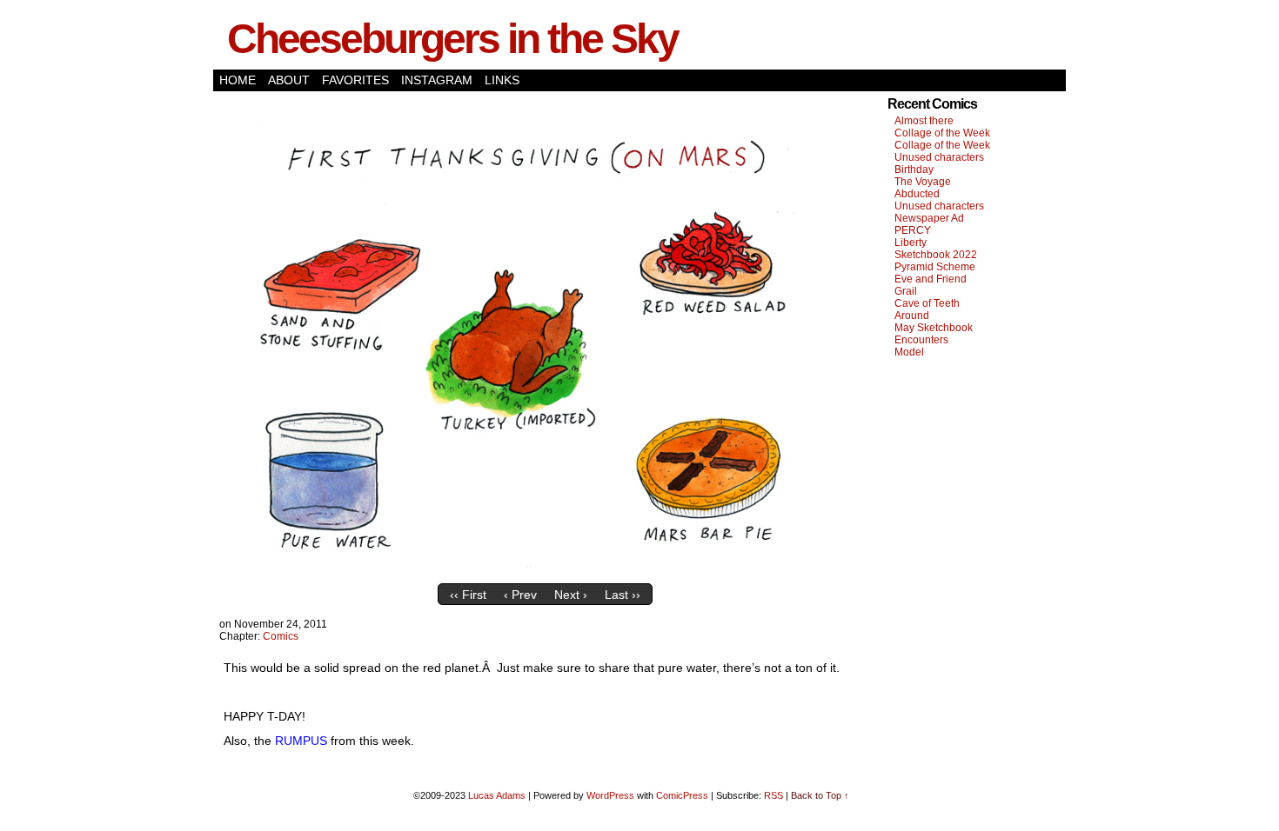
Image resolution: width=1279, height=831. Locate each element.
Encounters (921, 340)
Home (237, 80)
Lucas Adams (497, 795)
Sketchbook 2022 (935, 255)
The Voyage (922, 182)
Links (502, 80)
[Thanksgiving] (544, 571)
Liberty (910, 242)
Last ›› (622, 595)
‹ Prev (520, 595)
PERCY (912, 230)
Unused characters (939, 157)
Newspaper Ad (929, 218)
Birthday (914, 169)
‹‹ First (468, 595)
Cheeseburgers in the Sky (452, 39)
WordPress (610, 795)
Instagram (436, 80)
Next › (570, 595)
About (289, 80)
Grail (905, 291)
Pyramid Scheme (934, 267)
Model (909, 352)
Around (911, 315)
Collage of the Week (942, 133)
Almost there (924, 121)
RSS (773, 795)
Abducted (917, 194)
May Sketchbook (933, 328)
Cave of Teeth (927, 303)
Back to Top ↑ (820, 795)
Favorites (355, 80)
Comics (280, 636)
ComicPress (682, 795)
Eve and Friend (930, 279)
